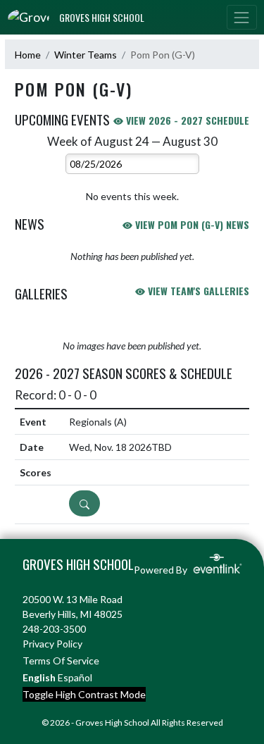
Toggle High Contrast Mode (84, 694)
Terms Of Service (61, 660)
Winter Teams (85, 55)
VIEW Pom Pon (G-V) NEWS (190, 224)
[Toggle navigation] (241, 17)
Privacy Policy (52, 644)
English (39, 677)
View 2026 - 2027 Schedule (186, 120)
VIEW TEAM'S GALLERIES (197, 290)
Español (75, 677)
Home (28, 55)
